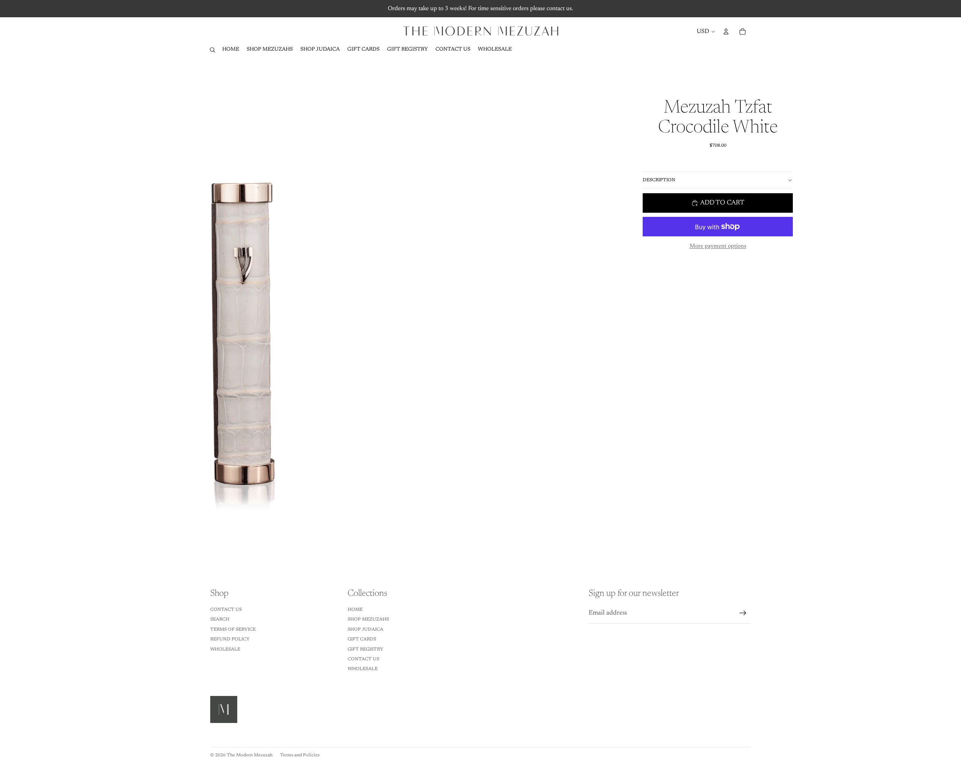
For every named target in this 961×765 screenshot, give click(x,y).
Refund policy (230, 639)
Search (219, 619)
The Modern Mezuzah (250, 755)
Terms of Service (233, 629)
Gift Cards (362, 639)
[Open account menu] (726, 31)
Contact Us (226, 609)
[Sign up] (743, 613)
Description (659, 180)
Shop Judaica (365, 629)
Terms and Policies (299, 755)
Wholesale (225, 649)
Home (355, 609)
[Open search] (212, 50)
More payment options (718, 246)
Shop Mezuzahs (368, 619)
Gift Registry (365, 649)
